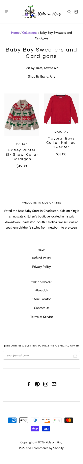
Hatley (21, 143)
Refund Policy (41, 258)
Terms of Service (41, 317)
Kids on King (54, 442)
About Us (41, 290)
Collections (29, 33)
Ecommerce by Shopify (48, 448)
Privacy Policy (41, 267)
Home (15, 33)
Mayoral (61, 131)
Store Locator (41, 299)
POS (22, 448)
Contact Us (41, 308)
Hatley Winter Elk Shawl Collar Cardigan (21, 154)
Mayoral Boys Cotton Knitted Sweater (61, 142)
